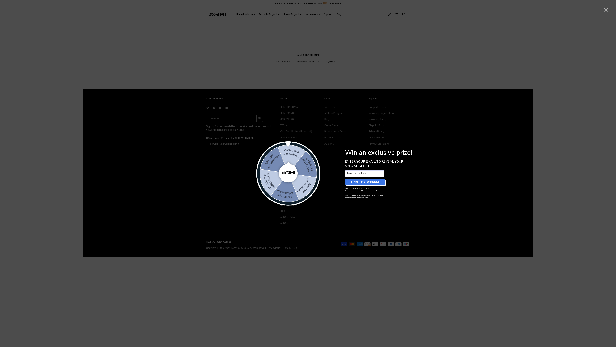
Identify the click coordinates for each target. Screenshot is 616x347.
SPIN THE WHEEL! (365, 182)
